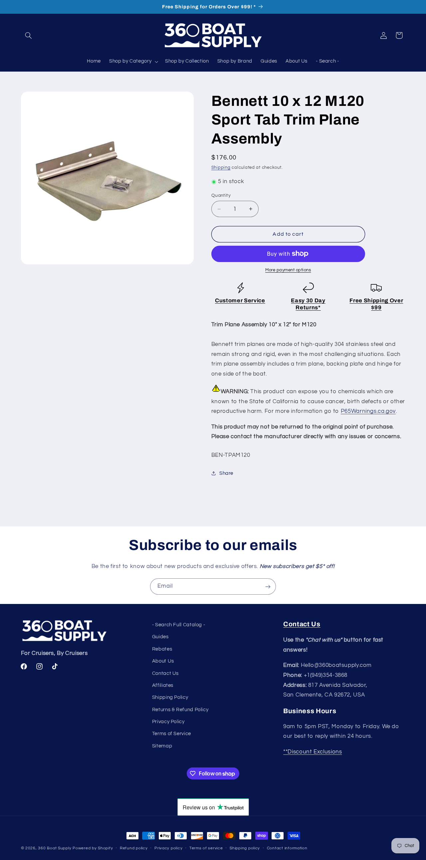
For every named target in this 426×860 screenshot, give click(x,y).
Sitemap (162, 745)
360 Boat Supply (54, 848)
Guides (160, 637)
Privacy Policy (168, 721)
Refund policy (134, 848)
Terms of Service (171, 733)
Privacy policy (168, 848)
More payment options (288, 270)
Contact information (287, 848)
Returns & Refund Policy (180, 709)
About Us (163, 661)
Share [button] (226, 473)
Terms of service (206, 848)
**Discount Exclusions (312, 752)
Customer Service (240, 300)
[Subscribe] (268, 586)
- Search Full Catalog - (178, 624)
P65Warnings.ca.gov (368, 411)
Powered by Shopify (93, 848)
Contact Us (165, 673)
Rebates (162, 649)
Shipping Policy (170, 697)
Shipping (221, 167)
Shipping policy (245, 848)
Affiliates (162, 685)
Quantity (221, 195)
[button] (28, 35)
